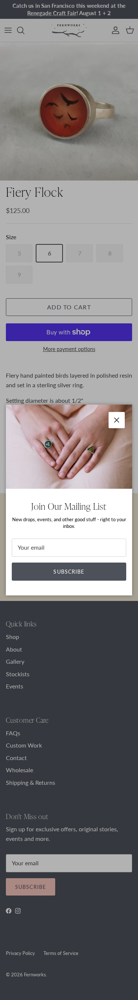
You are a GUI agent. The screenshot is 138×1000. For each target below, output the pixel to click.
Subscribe (68, 571)
